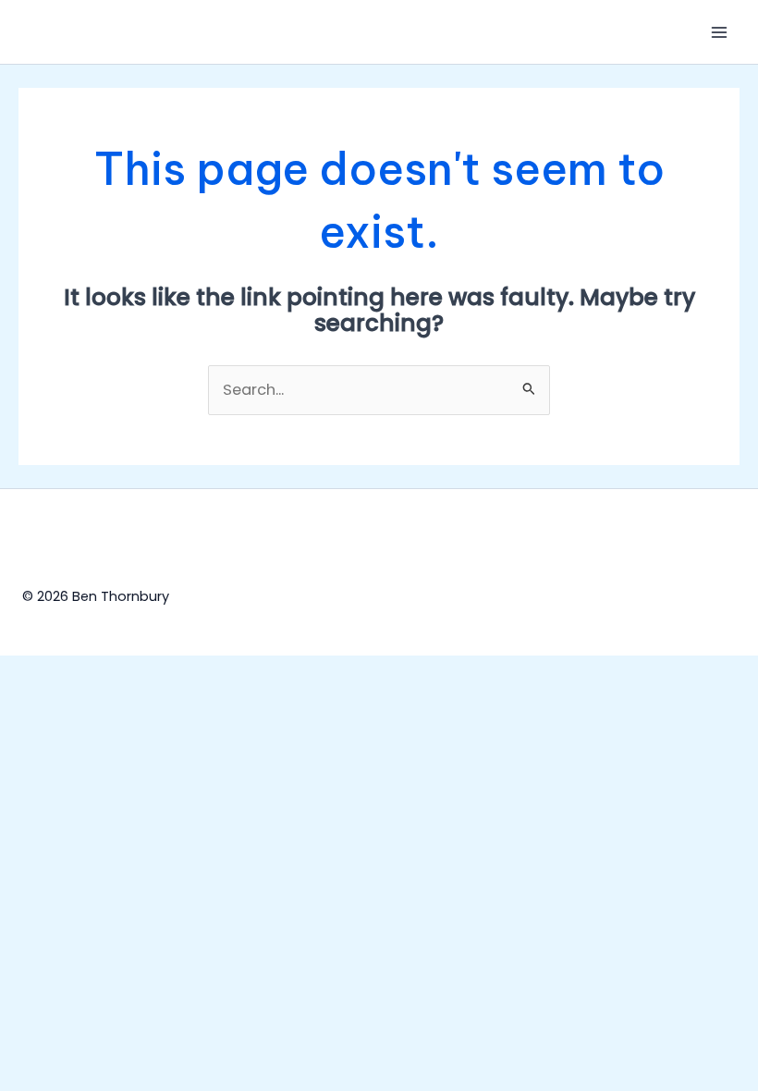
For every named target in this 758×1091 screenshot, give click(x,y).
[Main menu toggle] (719, 32)
